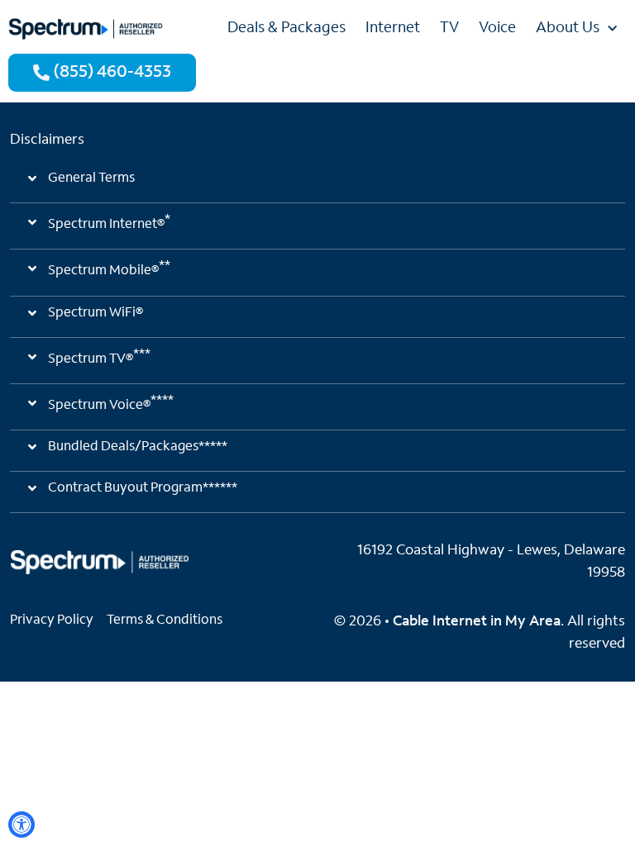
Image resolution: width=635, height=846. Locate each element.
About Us (567, 28)
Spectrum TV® (99, 357)
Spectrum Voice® (111, 403)
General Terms (91, 178)
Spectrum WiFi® (95, 313)
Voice (497, 28)
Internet (392, 28)
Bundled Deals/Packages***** (137, 447)
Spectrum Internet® (109, 222)
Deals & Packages (286, 28)
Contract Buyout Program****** (142, 488)
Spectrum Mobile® (109, 268)
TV (449, 28)
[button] (317, 185)
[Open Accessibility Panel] (21, 824)
